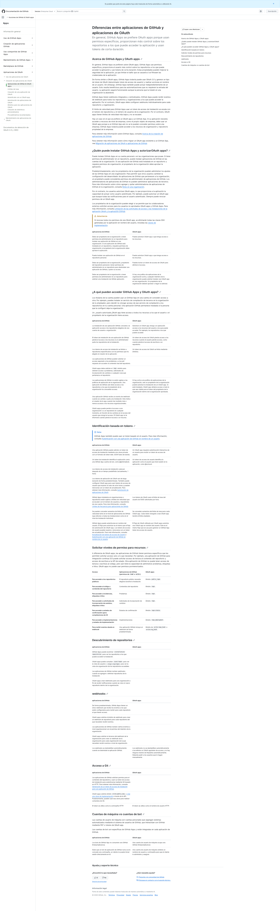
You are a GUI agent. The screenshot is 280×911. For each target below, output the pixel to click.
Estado (128, 895)
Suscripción (272, 11)
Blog (156, 895)
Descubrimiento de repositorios (112, 640)
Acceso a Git (100, 765)
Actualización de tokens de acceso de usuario (108, 535)
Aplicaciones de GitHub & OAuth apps (20, 17)
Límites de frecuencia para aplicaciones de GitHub (110, 506)
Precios (135, 895)
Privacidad (120, 895)
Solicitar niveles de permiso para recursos (119, 547)
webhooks (98, 693)
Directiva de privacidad (99, 881)
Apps (6, 23)
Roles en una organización (133, 187)
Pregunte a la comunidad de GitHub (151, 877)
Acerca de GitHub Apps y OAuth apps (116, 59)
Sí (97, 878)
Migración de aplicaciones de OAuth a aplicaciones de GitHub (121, 143)
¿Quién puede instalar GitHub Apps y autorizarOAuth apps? (130, 150)
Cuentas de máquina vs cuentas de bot (117, 814)
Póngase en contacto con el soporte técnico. (155, 880)
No (105, 878)
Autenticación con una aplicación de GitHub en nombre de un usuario (131, 439)
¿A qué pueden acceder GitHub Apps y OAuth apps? (125, 292)
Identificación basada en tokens (112, 426)
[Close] (274, 3)
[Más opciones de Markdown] (202, 29)
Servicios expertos (146, 895)
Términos (111, 895)
